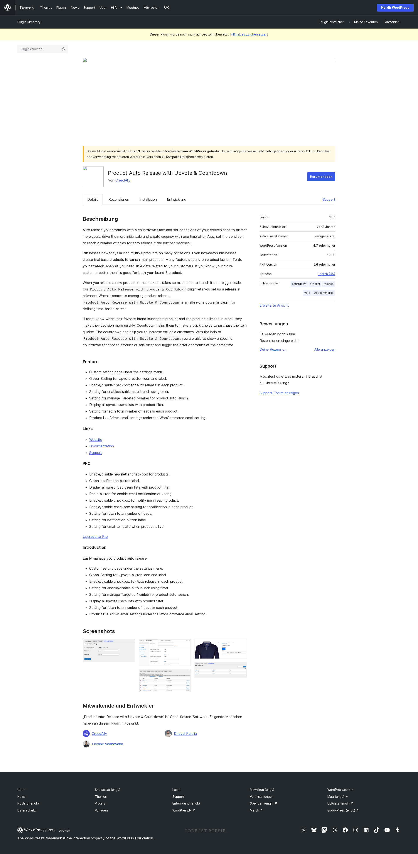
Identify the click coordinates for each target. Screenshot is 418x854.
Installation (148, 199)
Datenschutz (26, 810)
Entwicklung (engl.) (186, 803)
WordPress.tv (184, 810)
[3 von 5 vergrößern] (185, 675)
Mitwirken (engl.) (262, 789)
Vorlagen (101, 810)
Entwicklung (176, 199)
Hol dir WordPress (395, 7)
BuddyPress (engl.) (343, 810)
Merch (256, 810)
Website (95, 439)
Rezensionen (118, 199)
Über (21, 789)
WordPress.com (340, 789)
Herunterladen (321, 176)
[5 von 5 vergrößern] (241, 668)
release (329, 283)
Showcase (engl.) (107, 789)
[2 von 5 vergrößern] (185, 644)
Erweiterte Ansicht (274, 305)
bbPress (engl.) (340, 803)
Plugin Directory (28, 22)
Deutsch (64, 830)
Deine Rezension (273, 349)
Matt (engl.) (337, 796)
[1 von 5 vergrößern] (129, 644)
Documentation (101, 446)
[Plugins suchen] (63, 49)
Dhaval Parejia (185, 733)
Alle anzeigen (324, 349)
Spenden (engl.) (263, 803)
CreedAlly (122, 180)
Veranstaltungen (261, 796)
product (315, 283)
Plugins (100, 803)
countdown (299, 283)
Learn (176, 789)
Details (92, 199)
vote (307, 292)
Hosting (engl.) (28, 803)
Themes (101, 796)
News (21, 796)
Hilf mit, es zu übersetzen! (249, 34)
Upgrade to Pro (95, 536)
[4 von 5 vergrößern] (241, 644)
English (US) (326, 274)
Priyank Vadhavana (107, 744)
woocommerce (324, 292)
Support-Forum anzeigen (279, 393)
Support (329, 199)
